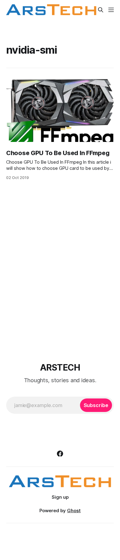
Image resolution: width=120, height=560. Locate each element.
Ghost (74, 510)
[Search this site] (101, 10)
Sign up (60, 497)
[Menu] (111, 10)
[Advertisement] (60, 270)
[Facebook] (60, 454)
